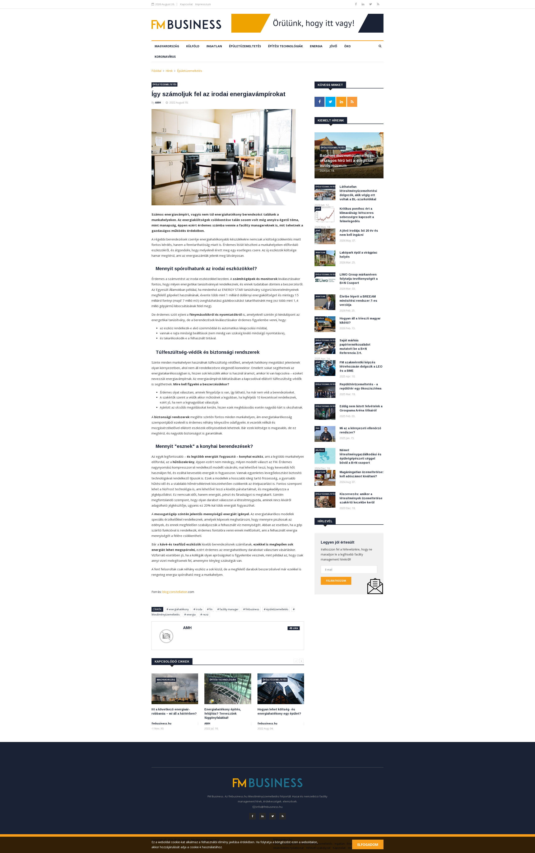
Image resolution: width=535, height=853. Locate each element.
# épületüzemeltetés (276, 609)
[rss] (378, 4)
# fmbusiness (251, 609)
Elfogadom (367, 844)
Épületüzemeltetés (245, 46)
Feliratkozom (336, 580)
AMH (158, 102)
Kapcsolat (186, 4)
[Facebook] (356, 4)
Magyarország (167, 46)
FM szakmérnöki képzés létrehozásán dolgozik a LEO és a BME (361, 366)
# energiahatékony (178, 609)
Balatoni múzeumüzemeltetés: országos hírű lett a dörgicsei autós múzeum (347, 160)
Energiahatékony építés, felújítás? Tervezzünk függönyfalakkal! (222, 713)
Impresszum (203, 4)
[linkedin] (363, 4)
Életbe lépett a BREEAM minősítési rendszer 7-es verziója (358, 300)
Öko (347, 46)
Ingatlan (214, 46)
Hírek (169, 71)
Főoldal (156, 71)
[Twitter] (371, 4)
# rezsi (204, 614)
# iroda (198, 609)
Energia (316, 46)
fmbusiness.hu (161, 723)
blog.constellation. (175, 592)
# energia (190, 614)
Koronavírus (165, 57)
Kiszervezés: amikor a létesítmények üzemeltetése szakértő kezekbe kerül (361, 498)
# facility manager (227, 609)
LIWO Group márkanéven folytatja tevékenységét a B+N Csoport (359, 279)
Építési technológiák (285, 46)
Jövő (333, 46)
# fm (210, 609)
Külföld (192, 46)
